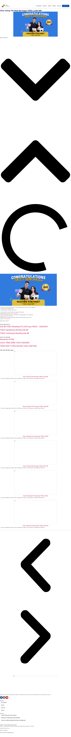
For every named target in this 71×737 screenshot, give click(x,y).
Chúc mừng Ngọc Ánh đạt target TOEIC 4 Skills (35, 495)
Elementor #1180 (7, 339)
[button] (35, 80)
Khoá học (45, 5)
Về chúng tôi (38, 5)
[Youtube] (7, 697)
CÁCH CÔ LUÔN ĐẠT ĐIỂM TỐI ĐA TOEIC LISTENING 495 (13, 720)
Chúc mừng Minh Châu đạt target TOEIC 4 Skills (35, 436)
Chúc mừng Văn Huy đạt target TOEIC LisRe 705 (35, 525)
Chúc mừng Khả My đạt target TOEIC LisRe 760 (35, 466)
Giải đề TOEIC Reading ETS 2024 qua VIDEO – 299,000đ (23, 326)
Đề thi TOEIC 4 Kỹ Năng (13, 313)
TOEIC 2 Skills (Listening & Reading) (8, 715)
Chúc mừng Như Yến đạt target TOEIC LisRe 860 (35, 406)
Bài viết (54, 5)
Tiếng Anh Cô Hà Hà (8, 316)
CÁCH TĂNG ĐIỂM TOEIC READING (15, 343)
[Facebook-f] (1, 697)
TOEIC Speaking (6, 318)
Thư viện (59, 5)
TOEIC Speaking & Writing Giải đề (14, 330)
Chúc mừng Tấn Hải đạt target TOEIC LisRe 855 (35, 376)
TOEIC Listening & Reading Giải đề (14, 333)
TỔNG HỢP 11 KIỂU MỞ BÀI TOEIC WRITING (18, 346)
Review (49, 5)
